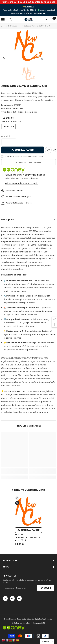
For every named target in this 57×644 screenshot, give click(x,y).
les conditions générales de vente (29, 156)
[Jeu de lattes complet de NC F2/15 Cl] (28, 511)
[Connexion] (46, 19)
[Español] (17, 640)
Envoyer (46, 587)
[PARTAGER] (54, 150)
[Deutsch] (10, 640)
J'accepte (9, 156)
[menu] (3, 19)
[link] (14, 472)
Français (45, 641)
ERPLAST (17, 105)
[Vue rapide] (17, 503)
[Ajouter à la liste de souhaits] (48, 150)
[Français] (7, 640)
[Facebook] (5, 598)
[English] (3, 640)
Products (13, 26)
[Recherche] (10, 19)
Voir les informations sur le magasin (21, 183)
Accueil (4, 26)
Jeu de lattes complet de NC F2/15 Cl (28, 539)
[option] (28, 45)
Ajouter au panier (22, 149)
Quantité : (6, 136)
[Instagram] (12, 598)
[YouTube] (19, 598)
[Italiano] (14, 640)
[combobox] (47, 641)
